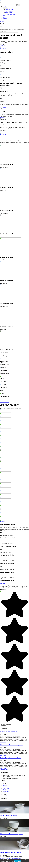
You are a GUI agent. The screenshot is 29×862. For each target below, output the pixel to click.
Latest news (6, 791)
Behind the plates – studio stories (10, 758)
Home (4, 6)
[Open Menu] (0, 2)
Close (18, 5)
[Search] (1, 32)
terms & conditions (12, 858)
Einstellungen (17, 861)
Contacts (5, 785)
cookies (19, 858)
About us (5, 790)
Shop (4, 17)
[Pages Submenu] (7, 8)
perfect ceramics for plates (8, 732)
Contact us (5, 796)
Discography (6, 788)
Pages (4, 8)
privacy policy (3, 858)
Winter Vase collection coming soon (11, 745)
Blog (4, 15)
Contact (5, 18)
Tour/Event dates (7, 786)
